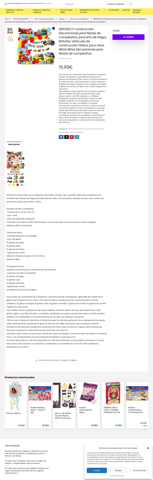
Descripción (14, 144)
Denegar (118, 470)
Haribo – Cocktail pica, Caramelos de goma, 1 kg (135, 411)
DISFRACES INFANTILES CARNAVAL (41, 11)
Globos (62, 19)
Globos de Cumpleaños (79, 19)
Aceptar (97, 470)
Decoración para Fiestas (44, 19)
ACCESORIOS (114, 10)
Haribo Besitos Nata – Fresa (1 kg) (37, 410)
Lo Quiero (128, 37)
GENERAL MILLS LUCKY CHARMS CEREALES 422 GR (112, 410)
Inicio (7, 19)
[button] (148, 448)
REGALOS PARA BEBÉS (66, 11)
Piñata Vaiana (13, 413)
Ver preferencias (139, 470)
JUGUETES (126, 10)
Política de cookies (117, 476)
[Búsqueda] (130, 4)
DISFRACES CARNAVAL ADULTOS (15, 11)
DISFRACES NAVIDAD (137, 11)
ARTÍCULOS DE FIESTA (21, 19)
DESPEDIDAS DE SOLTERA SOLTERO (89, 11)
